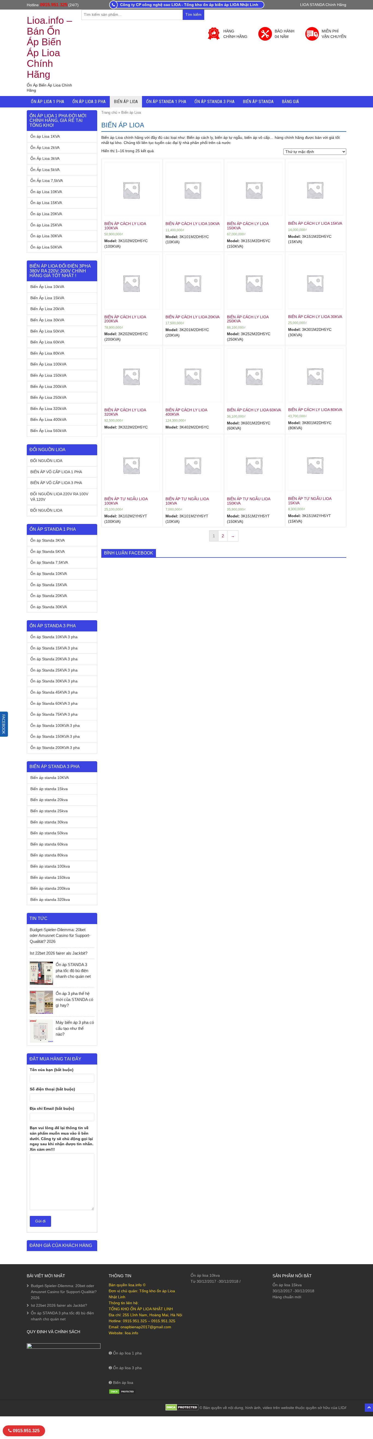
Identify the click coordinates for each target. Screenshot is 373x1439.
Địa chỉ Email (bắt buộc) (52, 1108)
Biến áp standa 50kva (49, 833)
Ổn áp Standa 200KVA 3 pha (55, 747)
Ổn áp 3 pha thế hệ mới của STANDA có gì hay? (74, 999)
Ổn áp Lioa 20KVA (46, 214)
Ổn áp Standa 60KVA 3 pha (54, 703)
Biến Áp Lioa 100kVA (48, 364)
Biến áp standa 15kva (49, 789)
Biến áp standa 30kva (49, 822)
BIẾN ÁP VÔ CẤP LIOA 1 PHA (56, 472)
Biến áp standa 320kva (50, 899)
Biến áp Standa (258, 101)
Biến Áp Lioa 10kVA (47, 286)
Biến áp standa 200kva (50, 888)
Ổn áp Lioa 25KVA (46, 225)
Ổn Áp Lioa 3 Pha (89, 101)
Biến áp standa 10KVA (49, 777)
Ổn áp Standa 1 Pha (166, 101)
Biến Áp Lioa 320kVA (48, 408)
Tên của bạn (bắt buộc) (51, 1070)
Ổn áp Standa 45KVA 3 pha (54, 692)
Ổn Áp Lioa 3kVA (45, 158)
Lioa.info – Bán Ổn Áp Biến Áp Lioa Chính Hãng (49, 47)
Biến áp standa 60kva (49, 844)
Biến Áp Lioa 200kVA (48, 386)
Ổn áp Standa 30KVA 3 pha (54, 681)
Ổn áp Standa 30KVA (48, 607)
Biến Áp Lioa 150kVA (48, 375)
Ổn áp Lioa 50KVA (46, 247)
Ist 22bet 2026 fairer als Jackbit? (58, 953)
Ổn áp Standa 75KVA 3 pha (54, 714)
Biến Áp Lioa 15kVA (47, 298)
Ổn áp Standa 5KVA (47, 551)
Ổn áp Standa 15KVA (48, 585)
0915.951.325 (53, 4)
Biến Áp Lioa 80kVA (47, 353)
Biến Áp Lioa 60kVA (47, 342)
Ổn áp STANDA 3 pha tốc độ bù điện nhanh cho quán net (74, 970)
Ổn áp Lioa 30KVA (46, 236)
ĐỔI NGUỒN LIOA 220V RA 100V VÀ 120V (59, 497)
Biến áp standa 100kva (50, 866)
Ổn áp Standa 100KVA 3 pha (55, 725)
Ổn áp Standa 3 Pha (214, 101)
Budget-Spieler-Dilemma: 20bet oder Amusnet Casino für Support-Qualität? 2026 (60, 935)
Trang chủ (109, 112)
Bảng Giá (290, 101)
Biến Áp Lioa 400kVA (48, 419)
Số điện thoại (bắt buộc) (52, 1089)
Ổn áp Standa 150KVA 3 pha (55, 736)
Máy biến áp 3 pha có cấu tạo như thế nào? (75, 1028)
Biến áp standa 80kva (49, 855)
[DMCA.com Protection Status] (122, 1391)
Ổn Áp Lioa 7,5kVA (46, 180)
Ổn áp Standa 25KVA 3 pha (54, 670)
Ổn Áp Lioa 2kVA (45, 147)
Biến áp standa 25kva (49, 811)
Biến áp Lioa (126, 101)
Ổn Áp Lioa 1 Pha (47, 101)
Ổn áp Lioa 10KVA (46, 192)
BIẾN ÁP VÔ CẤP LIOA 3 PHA (56, 483)
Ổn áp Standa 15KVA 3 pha (54, 648)
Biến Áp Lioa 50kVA (47, 331)
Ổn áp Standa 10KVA (48, 573)
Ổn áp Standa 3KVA (47, 540)
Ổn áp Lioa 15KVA (46, 202)
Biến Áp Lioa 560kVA (48, 430)
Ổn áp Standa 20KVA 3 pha (54, 659)
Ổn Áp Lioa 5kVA (45, 169)
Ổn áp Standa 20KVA (48, 595)
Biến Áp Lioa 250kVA (48, 397)
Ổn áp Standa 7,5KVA (49, 562)
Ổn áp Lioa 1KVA (45, 136)
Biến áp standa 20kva (49, 800)
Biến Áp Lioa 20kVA (47, 309)
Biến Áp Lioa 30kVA (47, 320)
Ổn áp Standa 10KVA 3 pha (54, 637)
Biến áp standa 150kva (50, 877)
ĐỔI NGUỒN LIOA (46, 460)
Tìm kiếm (194, 16)
